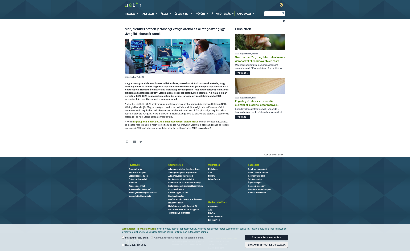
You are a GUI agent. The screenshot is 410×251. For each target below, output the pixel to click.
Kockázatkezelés (176, 195)
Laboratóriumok (215, 216)
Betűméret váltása (283, 21)
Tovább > (243, 73)
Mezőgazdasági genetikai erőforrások (185, 199)
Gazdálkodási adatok (138, 175)
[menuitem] (132, 13)
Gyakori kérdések (217, 202)
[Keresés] (283, 13)
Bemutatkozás (135, 169)
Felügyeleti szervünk (138, 179)
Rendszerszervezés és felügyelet (183, 209)
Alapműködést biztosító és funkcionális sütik (178, 237)
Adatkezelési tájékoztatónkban (139, 228)
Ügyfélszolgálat (255, 182)
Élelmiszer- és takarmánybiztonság (184, 182)
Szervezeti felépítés (138, 172)
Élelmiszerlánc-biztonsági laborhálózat (185, 185)
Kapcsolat (253, 165)
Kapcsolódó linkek (137, 185)
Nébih (171, 5)
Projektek (133, 182)
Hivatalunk (134, 165)
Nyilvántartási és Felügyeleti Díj (182, 206)
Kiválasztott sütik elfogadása (266, 245)
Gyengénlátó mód (281, 5)
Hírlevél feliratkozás (257, 192)
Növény (211, 175)
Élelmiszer (213, 169)
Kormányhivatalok (256, 175)
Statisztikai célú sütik (136, 237)
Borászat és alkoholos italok (181, 179)
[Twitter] (140, 141)
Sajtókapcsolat (255, 179)
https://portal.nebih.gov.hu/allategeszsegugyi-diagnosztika (165, 121)
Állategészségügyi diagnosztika (182, 172)
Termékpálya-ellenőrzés (179, 212)
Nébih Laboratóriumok (258, 172)
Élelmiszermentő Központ (259, 189)
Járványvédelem (176, 189)
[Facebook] (134, 141)
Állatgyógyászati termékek (180, 175)
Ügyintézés (214, 165)
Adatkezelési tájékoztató (140, 189)
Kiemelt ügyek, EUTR (178, 192)
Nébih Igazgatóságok (257, 169)
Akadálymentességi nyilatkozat (143, 192)
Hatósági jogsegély (257, 185)
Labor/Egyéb (214, 179)
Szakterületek (175, 165)
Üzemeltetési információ (140, 195)
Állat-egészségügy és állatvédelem (184, 169)
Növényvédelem (175, 202)
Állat (210, 172)
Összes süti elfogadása (266, 237)
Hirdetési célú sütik (135, 245)
